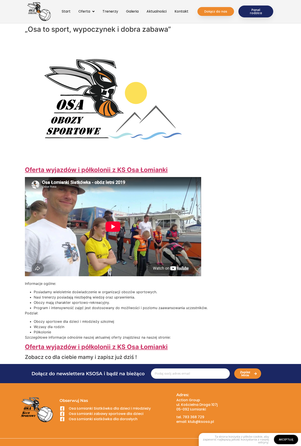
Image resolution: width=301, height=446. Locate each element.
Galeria (132, 11)
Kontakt (181, 11)
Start (66, 11)
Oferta (84, 11)
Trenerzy (110, 11)
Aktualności (157, 11)
